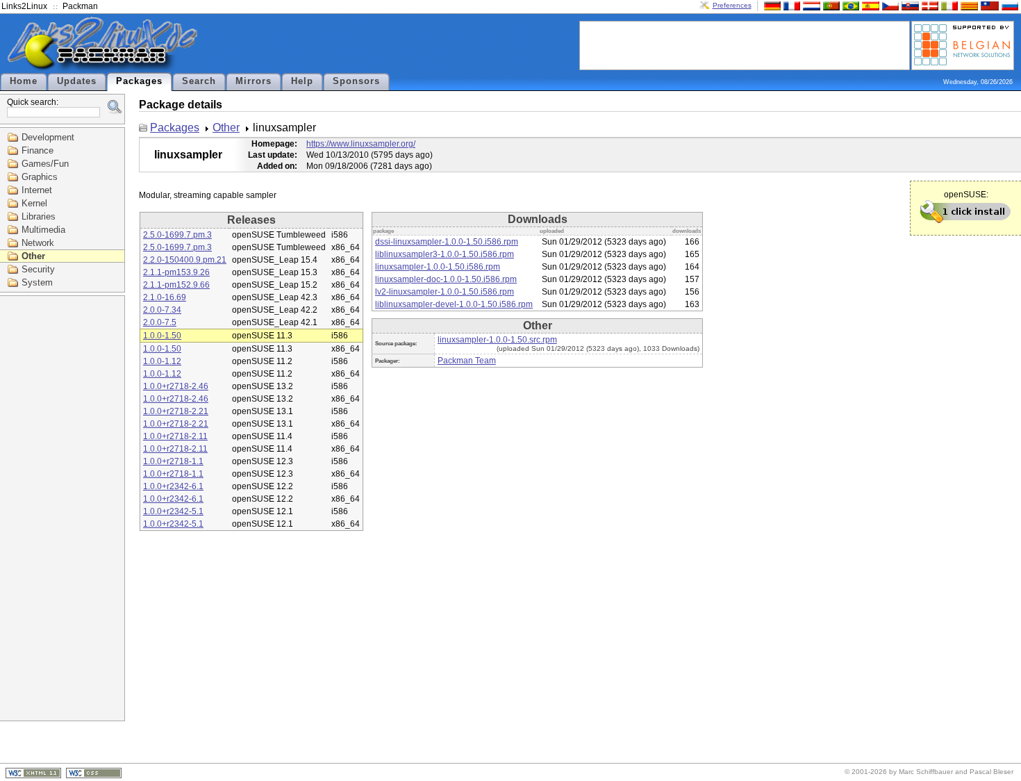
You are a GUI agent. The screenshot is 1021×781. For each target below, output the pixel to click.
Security (38, 269)
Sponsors (356, 81)
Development (48, 137)
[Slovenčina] (908, 5)
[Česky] (889, 5)
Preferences (732, 5)
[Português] (830, 5)
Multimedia (43, 229)
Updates (77, 81)
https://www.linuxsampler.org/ (360, 144)
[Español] (869, 5)
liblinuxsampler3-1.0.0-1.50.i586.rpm (444, 254)
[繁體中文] (988, 5)
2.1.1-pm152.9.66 (176, 285)
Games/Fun (45, 163)
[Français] (790, 5)
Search (199, 81)
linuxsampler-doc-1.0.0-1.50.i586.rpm (446, 279)
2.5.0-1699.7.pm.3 (177, 235)
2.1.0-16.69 (164, 297)
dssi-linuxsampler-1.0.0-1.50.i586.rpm (446, 242)
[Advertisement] (744, 44)
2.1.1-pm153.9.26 (176, 272)
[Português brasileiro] (849, 5)
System (37, 282)
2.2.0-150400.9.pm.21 (184, 260)
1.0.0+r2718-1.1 (173, 461)
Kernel (34, 203)
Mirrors (253, 81)
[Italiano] (948, 5)
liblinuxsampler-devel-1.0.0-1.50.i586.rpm (454, 304)
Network (38, 243)
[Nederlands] (810, 5)
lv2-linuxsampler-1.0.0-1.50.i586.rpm (444, 292)
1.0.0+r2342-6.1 (173, 486)
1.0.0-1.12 (162, 361)
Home (24, 81)
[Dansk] (928, 5)
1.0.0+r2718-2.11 (175, 436)
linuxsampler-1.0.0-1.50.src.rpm (497, 340)
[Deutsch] (771, 5)
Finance (37, 150)
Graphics (40, 177)
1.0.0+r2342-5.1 (173, 511)
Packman (80, 6)
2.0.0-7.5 (159, 322)
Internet (37, 190)
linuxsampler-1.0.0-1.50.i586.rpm (437, 267)
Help (302, 81)
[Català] (967, 5)
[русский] (1008, 5)
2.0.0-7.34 (162, 310)
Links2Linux (24, 6)
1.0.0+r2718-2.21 (175, 411)
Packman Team (467, 360)
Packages (139, 81)
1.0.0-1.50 (162, 335)
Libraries (39, 216)
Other (33, 256)
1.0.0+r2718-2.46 (175, 386)
